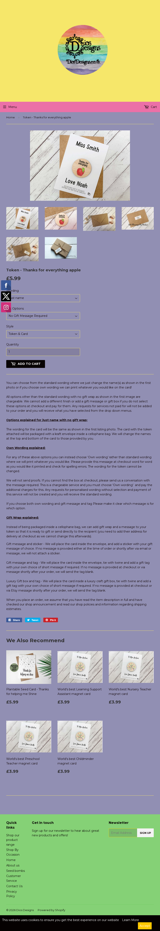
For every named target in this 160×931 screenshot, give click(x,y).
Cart (153, 107)
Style (10, 326)
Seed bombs (15, 871)
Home (10, 117)
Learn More (130, 920)
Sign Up (145, 832)
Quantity (12, 344)
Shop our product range (12, 839)
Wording (12, 291)
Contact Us (14, 886)
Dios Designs (25, 910)
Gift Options (15, 308)
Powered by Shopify (51, 910)
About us (12, 865)
